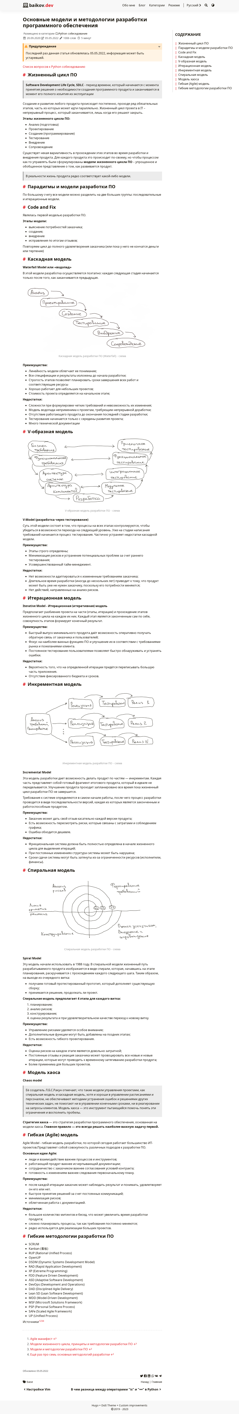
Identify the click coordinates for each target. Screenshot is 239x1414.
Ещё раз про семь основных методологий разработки (70, 1354)
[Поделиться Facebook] (145, 1375)
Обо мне (129, 5)
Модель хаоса (188, 79)
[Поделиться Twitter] (141, 1375)
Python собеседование (73, 33)
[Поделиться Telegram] (160, 1375)
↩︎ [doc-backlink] (55, 1339)
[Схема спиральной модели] (92, 911)
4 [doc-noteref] (43, 1321)
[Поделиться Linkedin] (149, 1375)
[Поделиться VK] (156, 1375)
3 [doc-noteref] (42, 1321)
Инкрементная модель (195, 70)
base (30, 1382)
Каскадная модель (191, 57)
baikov (41, 5)
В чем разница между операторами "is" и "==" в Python (114, 1389)
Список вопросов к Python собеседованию (54, 67)
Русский (192, 5)
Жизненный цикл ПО (193, 43)
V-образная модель (192, 61)
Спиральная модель (193, 75)
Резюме (174, 5)
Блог (142, 5)
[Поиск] (206, 5)
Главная (157, 1382)
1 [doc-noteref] (39, 1321)
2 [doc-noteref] (40, 1321)
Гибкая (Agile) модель (193, 84)
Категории (157, 5)
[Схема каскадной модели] (92, 318)
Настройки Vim (38, 1389)
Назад (145, 1382)
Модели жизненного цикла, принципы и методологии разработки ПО (81, 1344)
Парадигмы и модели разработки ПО (205, 48)
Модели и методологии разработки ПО (59, 1349)
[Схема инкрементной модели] (92, 725)
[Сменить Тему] (213, 5)
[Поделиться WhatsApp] (153, 1375)
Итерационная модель (195, 66)
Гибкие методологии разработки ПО (205, 88)
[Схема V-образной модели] (92, 472)
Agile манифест (41, 1339)
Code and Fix (187, 52)
